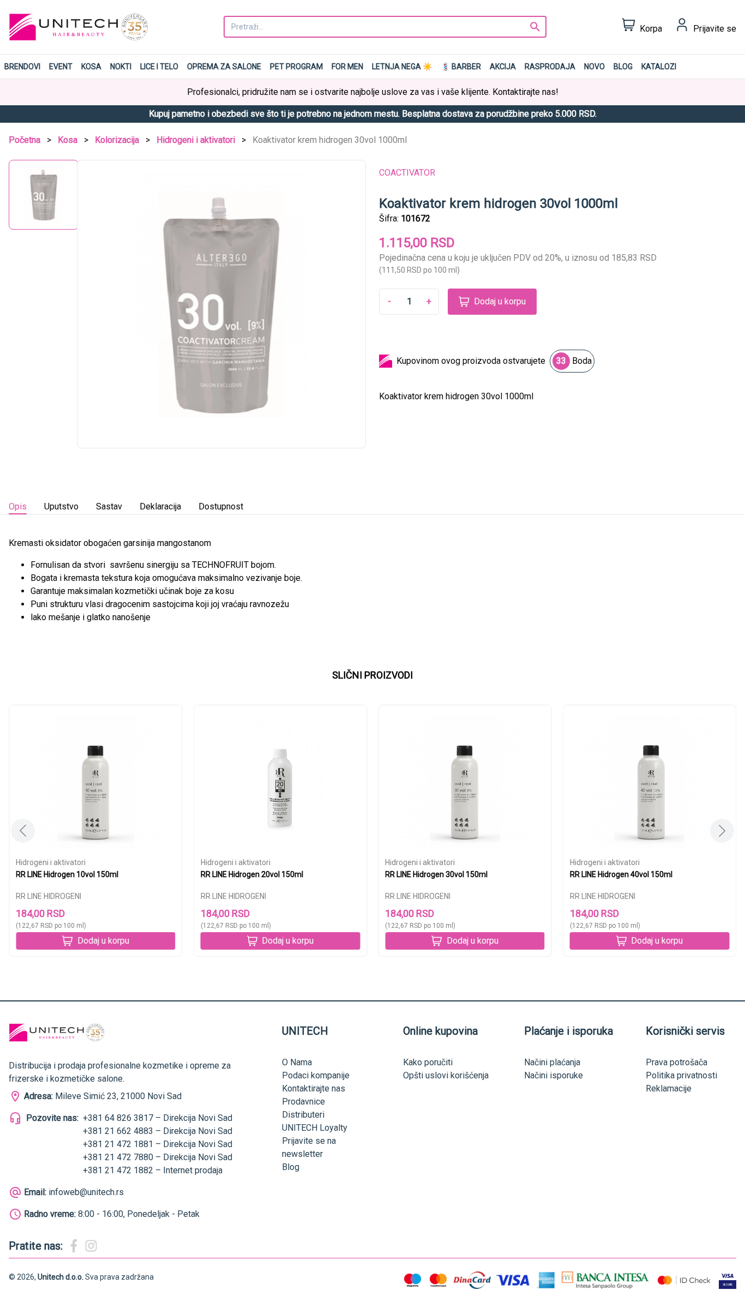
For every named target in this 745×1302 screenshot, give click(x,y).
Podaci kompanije (316, 1075)
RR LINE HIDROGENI (48, 896)
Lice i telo (159, 66)
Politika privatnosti (681, 1075)
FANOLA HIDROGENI (604, 896)
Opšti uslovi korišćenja (446, 1075)
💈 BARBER (461, 66)
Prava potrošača (676, 1062)
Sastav (109, 506)
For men (347, 66)
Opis (18, 506)
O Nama (297, 1062)
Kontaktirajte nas (313, 1088)
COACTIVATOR (407, 172)
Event (61, 66)
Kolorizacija (117, 140)
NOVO (594, 66)
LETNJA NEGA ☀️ (402, 66)
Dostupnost (221, 506)
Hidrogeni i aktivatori (196, 140)
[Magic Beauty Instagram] (91, 1245)
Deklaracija (160, 506)
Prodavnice (303, 1101)
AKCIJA (503, 66)
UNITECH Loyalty (314, 1128)
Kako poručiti (428, 1062)
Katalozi (658, 66)
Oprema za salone (224, 66)
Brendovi (22, 66)
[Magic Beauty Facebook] (73, 1245)
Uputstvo (61, 506)
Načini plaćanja (552, 1062)
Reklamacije (669, 1088)
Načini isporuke (553, 1075)
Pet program (296, 66)
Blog (623, 66)
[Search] (535, 26)
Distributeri (303, 1114)
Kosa (91, 66)
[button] (722, 831)
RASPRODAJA (550, 66)
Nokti (120, 66)
